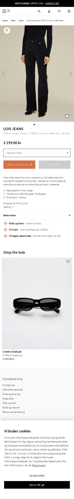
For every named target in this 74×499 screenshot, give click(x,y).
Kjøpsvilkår (8, 398)
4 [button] (39, 124)
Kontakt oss (9, 385)
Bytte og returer (11, 407)
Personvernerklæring (14, 411)
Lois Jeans (13, 129)
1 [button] (34, 124)
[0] (69, 11)
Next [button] (70, 73)
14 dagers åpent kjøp (20, 235)
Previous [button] (4, 73)
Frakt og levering (11, 394)
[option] (37, 73)
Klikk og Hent (16, 223)
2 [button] (36, 124)
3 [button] (38, 124)
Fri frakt (13, 229)
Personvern (39, 465)
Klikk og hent (9, 403)
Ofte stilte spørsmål (13, 389)
